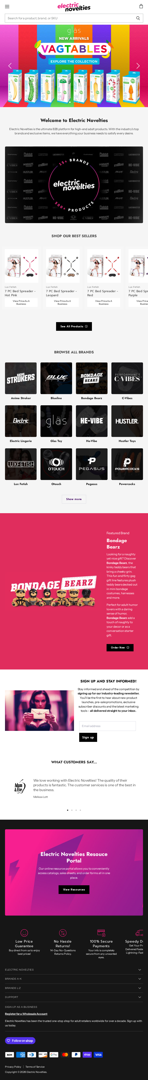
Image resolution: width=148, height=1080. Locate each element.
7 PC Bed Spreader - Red (102, 293)
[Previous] (10, 66)
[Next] (137, 66)
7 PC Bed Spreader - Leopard (61, 293)
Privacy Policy (13, 1066)
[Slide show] (74, 66)
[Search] (138, 18)
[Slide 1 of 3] (74, 66)
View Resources (74, 890)
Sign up (88, 737)
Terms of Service (35, 1066)
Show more (74, 499)
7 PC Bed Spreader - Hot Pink (20, 293)
